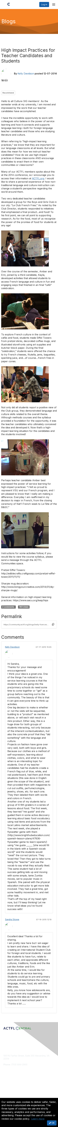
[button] (53, 624)
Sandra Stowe (12, 919)
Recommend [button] (8, 93)
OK (53, 1123)
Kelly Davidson (26, 73)
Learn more (37, 1118)
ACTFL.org (38, 178)
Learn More (9, 1090)
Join (5, 1084)
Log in (44, 4)
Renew (6, 1087)
